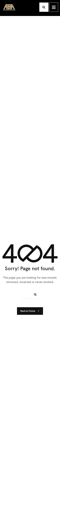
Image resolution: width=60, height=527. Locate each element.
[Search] (34, 294)
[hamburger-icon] (53, 7)
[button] (43, 7)
